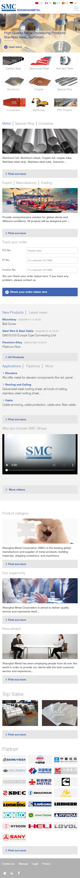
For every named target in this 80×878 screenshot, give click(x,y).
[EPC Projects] (65, 102)
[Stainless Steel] (65, 61)
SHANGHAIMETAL (28, 10)
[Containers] (14, 102)
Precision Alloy (12, 342)
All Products (14, 357)
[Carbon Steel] (14, 61)
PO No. (9, 250)
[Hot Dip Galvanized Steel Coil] (20, 713)
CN (41, 3)
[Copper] (40, 81)
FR (50, 3)
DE (75, 3)
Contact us (8, 863)
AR (58, 3)
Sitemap (23, 863)
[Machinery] (40, 102)
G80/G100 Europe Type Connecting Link (29, 335)
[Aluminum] (14, 81)
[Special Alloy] (65, 81)
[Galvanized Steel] (40, 61)
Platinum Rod (11, 347)
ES (66, 3)
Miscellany (9, 319)
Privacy (46, 863)
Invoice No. (9, 269)
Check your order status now (26, 291)
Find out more (15, 173)
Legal (35, 863)
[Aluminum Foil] (60, 713)
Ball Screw (9, 324)
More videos (15, 489)
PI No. (8, 259)
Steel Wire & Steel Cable (18, 330)
